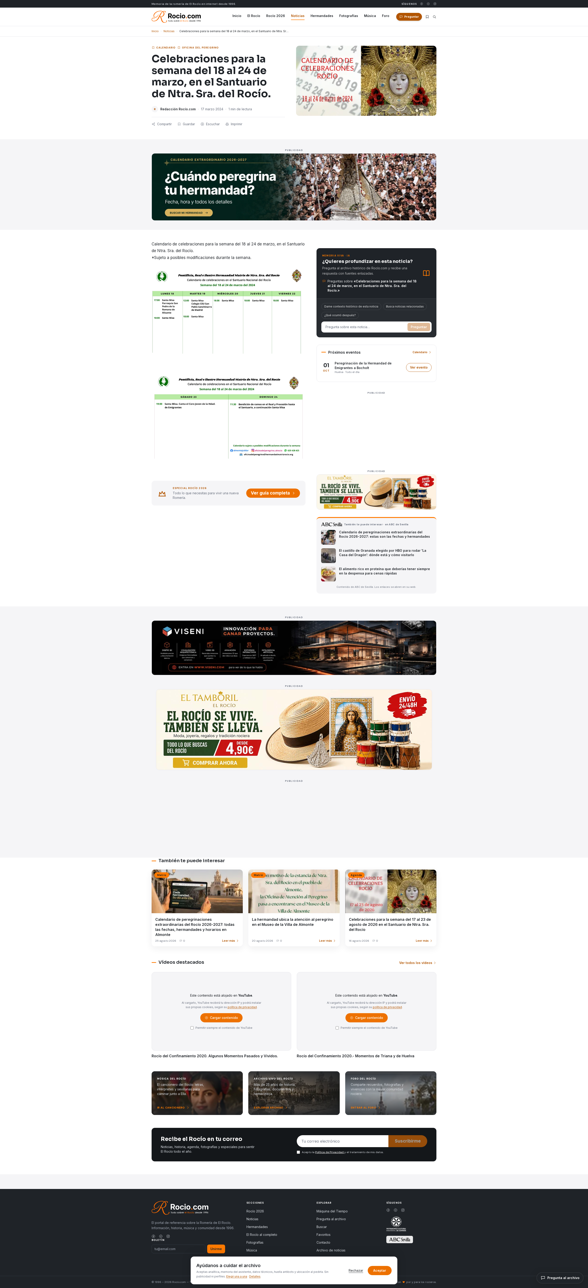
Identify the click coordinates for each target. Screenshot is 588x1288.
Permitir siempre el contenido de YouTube (223, 1027)
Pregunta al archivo (331, 1219)
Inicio (236, 16)
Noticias (298, 16)
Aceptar (379, 1270)
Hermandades (322, 16)
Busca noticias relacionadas (405, 306)
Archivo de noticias (331, 1250)
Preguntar (419, 327)
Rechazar (356, 1270)
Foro (385, 16)
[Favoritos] (427, 17)
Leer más (228, 940)
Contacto (323, 1242)
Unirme (216, 1249)
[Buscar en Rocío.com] (434, 17)
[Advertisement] (376, 428)
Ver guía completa (270, 493)
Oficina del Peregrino (200, 47)
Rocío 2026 (275, 16)
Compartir (164, 124)
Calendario (165, 47)
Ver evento (421, 368)
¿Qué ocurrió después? (340, 315)
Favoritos (324, 1235)
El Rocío (253, 16)
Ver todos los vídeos (415, 963)
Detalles (254, 1276)
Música (370, 16)
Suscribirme (408, 1141)
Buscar (322, 1227)
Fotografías (348, 16)
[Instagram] (435, 4)
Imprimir (236, 124)
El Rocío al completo (261, 1235)
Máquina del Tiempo (332, 1211)
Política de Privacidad (329, 1152)
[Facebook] (421, 4)
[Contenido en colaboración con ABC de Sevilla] (399, 1239)
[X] (428, 4)
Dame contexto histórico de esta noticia (351, 306)
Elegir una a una (236, 1276)
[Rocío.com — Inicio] (176, 17)
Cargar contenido (224, 1019)
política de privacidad (242, 1007)
